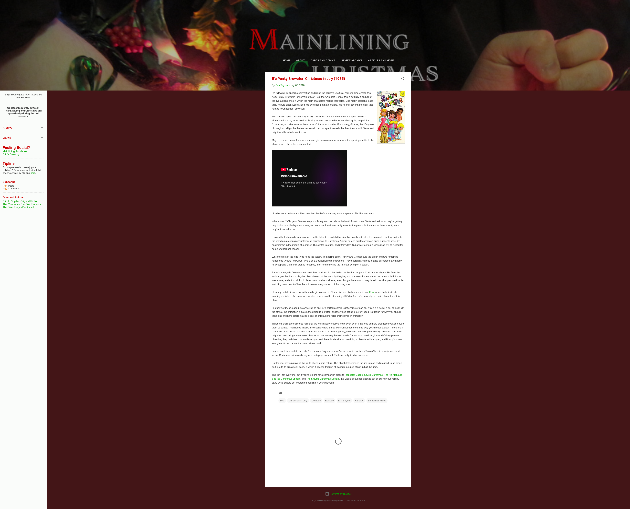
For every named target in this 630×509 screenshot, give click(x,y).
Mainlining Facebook (15, 151)
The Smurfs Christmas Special (322, 378)
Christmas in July (298, 400)
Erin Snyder (344, 400)
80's (282, 400)
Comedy (316, 400)
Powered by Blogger (340, 493)
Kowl (371, 292)
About (300, 60)
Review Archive (351, 60)
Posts (10, 185)
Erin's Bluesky (11, 154)
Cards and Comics (323, 60)
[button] (403, 79)
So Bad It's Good (377, 400)
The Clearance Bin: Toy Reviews (22, 204)
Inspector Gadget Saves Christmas (364, 374)
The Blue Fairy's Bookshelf (18, 207)
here (33, 173)
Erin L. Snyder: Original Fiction (20, 201)
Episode (329, 400)
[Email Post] (280, 394)
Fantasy (359, 400)
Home (286, 60)
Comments (13, 188)
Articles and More (381, 60)
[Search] (409, 9)
